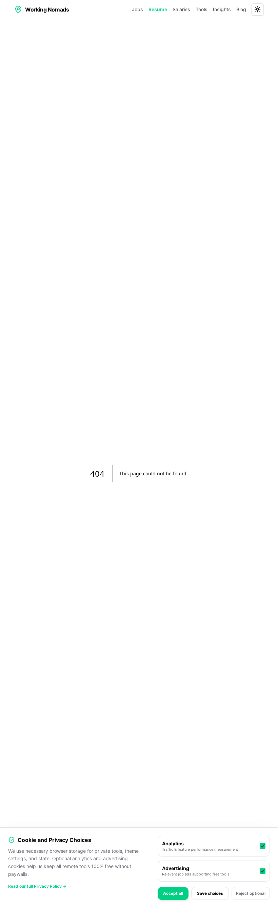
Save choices (210, 893)
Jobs (137, 9)
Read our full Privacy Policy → (37, 886)
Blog (241, 9)
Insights (222, 9)
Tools (201, 9)
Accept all (173, 893)
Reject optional (250, 893)
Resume (157, 9)
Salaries (181, 9)
